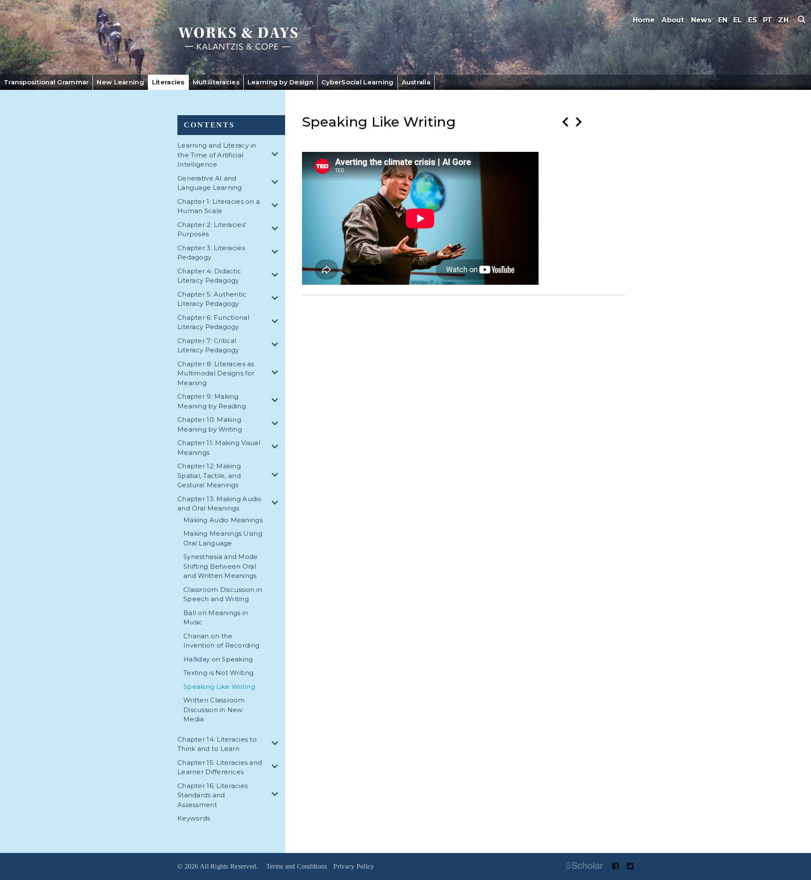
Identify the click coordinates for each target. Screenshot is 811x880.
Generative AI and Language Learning (209, 183)
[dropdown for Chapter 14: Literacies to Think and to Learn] (276, 744)
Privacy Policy (353, 866)
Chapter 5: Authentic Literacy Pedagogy (212, 299)
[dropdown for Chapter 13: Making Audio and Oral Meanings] (276, 504)
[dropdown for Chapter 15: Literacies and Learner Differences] (276, 767)
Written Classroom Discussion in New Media (214, 709)
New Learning (120, 82)
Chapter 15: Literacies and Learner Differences (219, 767)
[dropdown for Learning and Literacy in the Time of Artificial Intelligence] (276, 155)
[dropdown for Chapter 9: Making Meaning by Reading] (276, 401)
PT (768, 20)
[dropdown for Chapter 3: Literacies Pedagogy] (276, 253)
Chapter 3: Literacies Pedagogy (211, 253)
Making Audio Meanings (223, 520)
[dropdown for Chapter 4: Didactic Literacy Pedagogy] (276, 276)
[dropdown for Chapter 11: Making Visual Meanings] (276, 448)
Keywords (193, 818)
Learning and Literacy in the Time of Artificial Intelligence (216, 154)
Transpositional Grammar (46, 82)
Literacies (168, 82)
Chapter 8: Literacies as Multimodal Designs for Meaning (215, 373)
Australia (416, 82)
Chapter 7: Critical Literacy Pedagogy (208, 345)
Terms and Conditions (296, 866)
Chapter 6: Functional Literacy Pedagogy (213, 322)
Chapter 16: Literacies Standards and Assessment (212, 795)
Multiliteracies (216, 82)
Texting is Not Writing (218, 673)
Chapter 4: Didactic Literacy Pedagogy (209, 276)
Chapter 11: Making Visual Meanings (218, 447)
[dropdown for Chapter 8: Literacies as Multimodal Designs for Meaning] (276, 373)
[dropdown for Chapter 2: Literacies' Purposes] (276, 230)
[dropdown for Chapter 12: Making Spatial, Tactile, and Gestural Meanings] (276, 476)
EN (723, 20)
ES (752, 20)
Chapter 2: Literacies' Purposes (211, 229)
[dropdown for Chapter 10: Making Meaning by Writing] (276, 424)
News (701, 20)
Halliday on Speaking (218, 659)
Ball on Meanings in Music (215, 617)
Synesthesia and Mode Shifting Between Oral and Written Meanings (220, 566)
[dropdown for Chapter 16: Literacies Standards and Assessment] (276, 795)
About (672, 20)
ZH (783, 20)
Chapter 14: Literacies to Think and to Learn (217, 744)
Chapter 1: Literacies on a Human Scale (218, 206)
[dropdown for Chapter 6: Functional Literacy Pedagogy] (276, 322)
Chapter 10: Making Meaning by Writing (209, 424)
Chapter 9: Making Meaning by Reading (211, 401)
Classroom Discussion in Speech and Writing (222, 594)
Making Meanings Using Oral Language (222, 538)
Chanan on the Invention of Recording (221, 641)
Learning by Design (280, 82)
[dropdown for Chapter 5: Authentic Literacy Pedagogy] (276, 299)
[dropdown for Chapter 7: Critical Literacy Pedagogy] (276, 346)
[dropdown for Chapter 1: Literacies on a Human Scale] (276, 206)
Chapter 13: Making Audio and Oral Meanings (219, 504)
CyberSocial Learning (357, 82)
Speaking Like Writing (219, 687)
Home (644, 20)
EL (737, 20)
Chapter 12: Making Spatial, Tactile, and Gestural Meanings (209, 475)
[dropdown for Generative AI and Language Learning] (276, 183)
